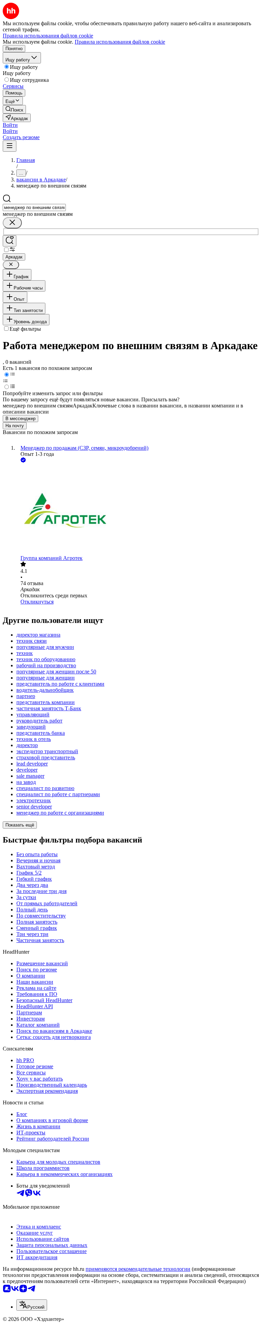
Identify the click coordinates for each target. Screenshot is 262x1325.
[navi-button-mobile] (9, 146)
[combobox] (34, 207)
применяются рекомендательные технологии (138, 1269)
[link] (14, 109)
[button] (10, 125)
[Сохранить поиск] (9, 241)
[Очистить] (12, 222)
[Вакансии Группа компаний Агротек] (137, 509)
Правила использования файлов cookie (120, 42)
